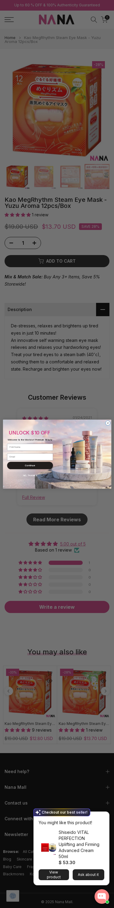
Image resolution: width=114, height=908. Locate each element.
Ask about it (88, 874)
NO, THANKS (30, 475)
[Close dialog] (107, 423)
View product (54, 874)
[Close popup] (102, 817)
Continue (30, 465)
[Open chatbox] (102, 896)
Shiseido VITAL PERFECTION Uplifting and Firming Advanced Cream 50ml (79, 844)
